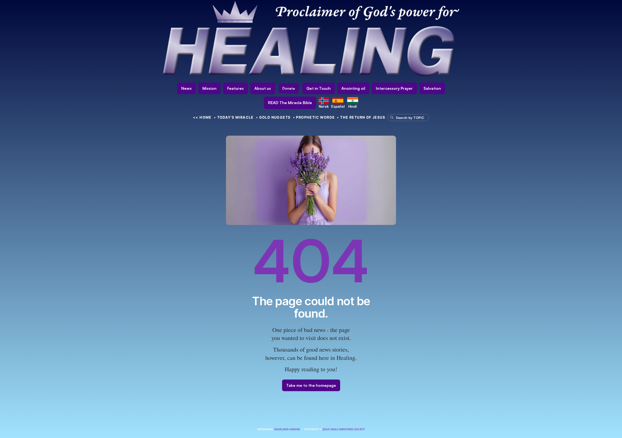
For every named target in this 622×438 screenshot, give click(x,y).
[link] (290, 102)
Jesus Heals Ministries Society (343, 429)
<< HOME (202, 117)
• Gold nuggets (273, 117)
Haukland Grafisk (287, 429)
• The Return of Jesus (361, 117)
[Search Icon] (406, 117)
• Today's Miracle (234, 117)
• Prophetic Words (314, 117)
